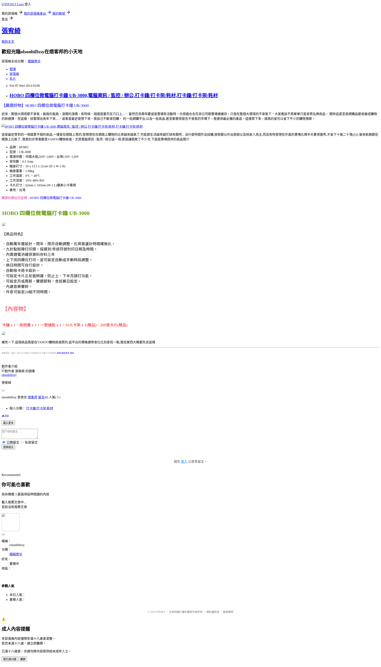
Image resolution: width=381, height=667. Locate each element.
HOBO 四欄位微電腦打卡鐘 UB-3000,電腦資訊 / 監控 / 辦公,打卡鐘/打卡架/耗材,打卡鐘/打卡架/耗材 (114, 95)
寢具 (72, 353)
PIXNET (160, 611)
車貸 (59, 353)
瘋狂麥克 (65, 353)
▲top (5, 415)
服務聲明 (228, 611)
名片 (13, 78)
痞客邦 (32, 397)
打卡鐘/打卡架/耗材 (39, 408)
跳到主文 (8, 41)
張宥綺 (11, 30)
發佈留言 (8, 447)
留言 (41, 397)
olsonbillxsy (9, 375)
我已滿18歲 (9, 659)
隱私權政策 (212, 611)
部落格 (14, 74)
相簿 (13, 69)
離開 (22, 659)
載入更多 (8, 423)
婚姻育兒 (34, 61)
